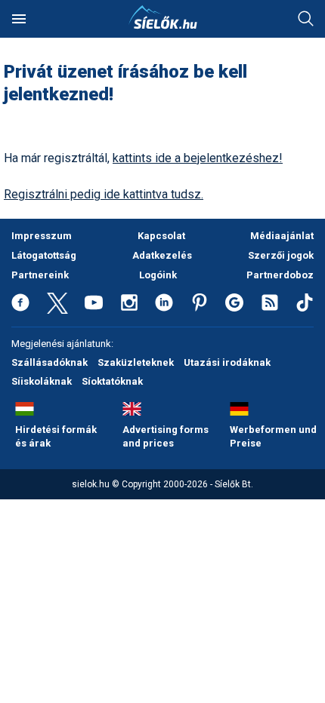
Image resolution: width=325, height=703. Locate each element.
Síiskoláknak (41, 381)
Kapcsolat (161, 235)
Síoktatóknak (112, 381)
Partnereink (40, 275)
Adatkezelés (162, 255)
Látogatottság (43, 255)
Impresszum (41, 235)
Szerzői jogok (281, 255)
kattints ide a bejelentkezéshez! (198, 158)
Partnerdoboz (280, 275)
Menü (19, 19)
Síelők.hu (162, 17)
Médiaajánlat (282, 235)
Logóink (158, 275)
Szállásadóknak (49, 362)
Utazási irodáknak (227, 362)
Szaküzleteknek (136, 362)
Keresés (306, 19)
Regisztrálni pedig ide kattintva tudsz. (103, 194)
